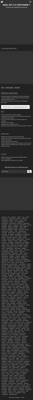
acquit (20, 220)
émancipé (15, 347)
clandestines (15, 367)
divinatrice (17, 257)
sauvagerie (16, 334)
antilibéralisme (20, 268)
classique (26, 292)
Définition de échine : (9, 93)
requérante (20, 383)
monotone (17, 342)
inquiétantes (22, 311)
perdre (15, 317)
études (3, 305)
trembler (11, 231)
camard (4, 246)
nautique (26, 383)
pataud (17, 300)
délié (22, 270)
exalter (26, 245)
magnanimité (27, 261)
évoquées (4, 228)
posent (3, 352)
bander (25, 319)
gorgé (23, 256)
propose (12, 268)
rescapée (11, 300)
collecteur (23, 337)
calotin (20, 237)
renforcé (26, 325)
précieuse (23, 267)
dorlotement (17, 337)
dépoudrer (17, 331)
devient (24, 374)
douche (10, 225)
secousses (16, 372)
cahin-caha (21, 272)
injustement (5, 220)
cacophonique (21, 391)
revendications (5, 336)
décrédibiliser (21, 278)
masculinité (21, 388)
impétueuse (11, 381)
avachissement (6, 314)
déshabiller (4, 367)
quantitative (18, 242)
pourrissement (5, 308)
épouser (25, 314)
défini (27, 287)
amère (14, 361)
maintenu (11, 320)
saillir (13, 358)
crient (20, 246)
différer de (22, 352)
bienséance (26, 223)
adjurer (26, 226)
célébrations (15, 364)
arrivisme (4, 294)
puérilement (10, 312)
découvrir (4, 267)
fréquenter (23, 281)
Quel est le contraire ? (16, 5)
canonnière (11, 254)
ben (27, 256)
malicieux (19, 314)
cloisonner (4, 234)
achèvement (12, 218)
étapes (16, 228)
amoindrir (4, 240)
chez (15, 276)
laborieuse (17, 281)
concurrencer (5, 355)
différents (4, 226)
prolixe (9, 286)
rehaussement (22, 231)
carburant (22, 251)
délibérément (5, 261)
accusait (21, 370)
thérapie (26, 276)
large (15, 250)
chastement (5, 256)
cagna (21, 253)
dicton (15, 272)
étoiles (11, 330)
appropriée (4, 254)
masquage (25, 336)
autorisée (4, 341)
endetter (4, 290)
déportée (4, 272)
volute (17, 359)
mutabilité (4, 389)
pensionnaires (10, 342)
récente (16, 243)
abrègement (11, 275)
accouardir (4, 356)
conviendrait (24, 348)
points (8, 245)
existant (9, 306)
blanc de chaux (22, 333)
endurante (20, 276)
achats (3, 342)
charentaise (17, 339)
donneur (24, 232)
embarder (14, 353)
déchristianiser (26, 309)
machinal (9, 237)
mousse (28, 385)
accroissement (14, 284)
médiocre (4, 339)
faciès (9, 389)
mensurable (18, 320)
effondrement (5, 259)
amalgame (11, 234)
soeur (17, 381)
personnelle (14, 333)
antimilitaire (18, 392)
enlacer (12, 251)
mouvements (23, 372)
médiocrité (24, 218)
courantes (4, 232)
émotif (11, 279)
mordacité (16, 287)
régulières (4, 295)
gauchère (21, 375)
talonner (23, 342)
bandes (15, 311)
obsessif (22, 243)
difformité (4, 370)
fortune (22, 295)
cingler (3, 245)
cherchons (11, 392)
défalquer (23, 257)
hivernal (29, 225)
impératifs (23, 366)
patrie (18, 366)
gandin (25, 301)
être (2, 87)
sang (8, 303)
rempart (26, 253)
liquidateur (4, 316)
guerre (23, 275)
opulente (19, 232)
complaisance (5, 221)
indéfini (11, 257)
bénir (28, 328)
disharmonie (18, 236)
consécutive (5, 377)
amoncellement (11, 298)
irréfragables (5, 322)
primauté (24, 283)
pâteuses (4, 287)
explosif (20, 356)
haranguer (10, 339)
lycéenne (4, 298)
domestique (17, 248)
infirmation (4, 289)
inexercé (11, 378)
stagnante (16, 295)
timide (26, 272)
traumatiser (12, 366)
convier (12, 322)
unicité (10, 372)
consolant (22, 358)
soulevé (10, 295)
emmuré (4, 345)
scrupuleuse (5, 380)
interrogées (26, 242)
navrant (29, 317)
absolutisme (13, 301)
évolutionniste (5, 251)
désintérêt (10, 341)
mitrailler (13, 303)
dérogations (5, 223)
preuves (27, 370)
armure (16, 386)
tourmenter (12, 369)
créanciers (24, 341)
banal (24, 298)
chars (10, 334)
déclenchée (4, 363)
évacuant (25, 369)
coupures (17, 256)
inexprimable (22, 228)
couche (25, 290)
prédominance (5, 309)
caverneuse (5, 231)
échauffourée (5, 236)
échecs (22, 300)
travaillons (4, 278)
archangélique (15, 345)
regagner (19, 290)
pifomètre (22, 287)
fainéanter (12, 328)
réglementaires (13, 394)
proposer (14, 306)
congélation (5, 394)
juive (9, 353)
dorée (12, 262)
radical (24, 317)
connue (8, 350)
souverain (18, 259)
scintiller (4, 239)
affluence (10, 272)
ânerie (3, 374)
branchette (12, 344)
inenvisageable (15, 350)
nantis (26, 284)
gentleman (13, 336)
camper (12, 236)
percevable (25, 320)
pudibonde (10, 265)
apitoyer (24, 339)
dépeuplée (27, 361)
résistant (25, 297)
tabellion (4, 361)
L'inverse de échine (8, 48)
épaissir (4, 262)
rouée (14, 323)
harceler (22, 345)
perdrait (4, 386)
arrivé (17, 262)
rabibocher (19, 286)
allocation (19, 298)
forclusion (13, 314)
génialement (21, 221)
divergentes (5, 328)
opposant (17, 322)
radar (15, 231)
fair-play (12, 259)
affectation (5, 334)
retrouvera (11, 331)
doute (23, 392)
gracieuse (25, 327)
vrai (15, 221)
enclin (18, 355)
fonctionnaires (5, 273)
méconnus (21, 229)
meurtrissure (5, 257)
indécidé (12, 308)
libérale (11, 261)
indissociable (5, 301)
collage (8, 374)
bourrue (25, 246)
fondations (11, 363)
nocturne (4, 364)
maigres (19, 301)
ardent (14, 289)
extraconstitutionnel (20, 378)
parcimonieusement (20, 294)
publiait (4, 303)
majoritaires (5, 317)
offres (8, 262)
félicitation (4, 381)
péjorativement (13, 356)
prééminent (20, 245)
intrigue (15, 388)
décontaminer (11, 232)
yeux (10, 367)
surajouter (27, 388)
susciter (16, 246)
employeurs (25, 279)
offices (23, 289)
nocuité (3, 270)
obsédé (4, 306)
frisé (10, 358)
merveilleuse (5, 264)
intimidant (27, 345)
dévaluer (22, 359)
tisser (16, 251)
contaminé (28, 389)
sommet (21, 364)
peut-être (23, 265)
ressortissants (12, 383)
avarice (28, 311)
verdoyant (23, 355)
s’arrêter (28, 264)
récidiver (22, 262)
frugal (20, 240)
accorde (14, 290)
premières (4, 383)
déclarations (21, 377)
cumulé (27, 295)
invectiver (13, 217)
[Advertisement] (16, 27)
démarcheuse (22, 347)
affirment (26, 250)
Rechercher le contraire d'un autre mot (15, 107)
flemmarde (4, 359)
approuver (17, 265)
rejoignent (27, 364)
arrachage (11, 370)
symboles (4, 281)
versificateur (11, 294)
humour (25, 303)
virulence (11, 220)
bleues (27, 243)
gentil (10, 377)
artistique (27, 268)
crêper (24, 237)
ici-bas (19, 336)
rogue (7, 292)
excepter (4, 312)
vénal (16, 312)
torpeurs (4, 265)
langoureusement (6, 253)
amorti (27, 217)
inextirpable (12, 223)
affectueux (27, 330)
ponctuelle (19, 303)
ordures (17, 385)
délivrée (10, 267)
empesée (26, 323)
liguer (18, 273)
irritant (23, 322)
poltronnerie (5, 366)
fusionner (22, 367)
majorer (12, 385)
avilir (27, 391)
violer (8, 345)
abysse (16, 240)
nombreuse (11, 359)
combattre (4, 392)
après (21, 226)
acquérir (14, 319)
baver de (23, 385)
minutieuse (22, 389)
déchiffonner (5, 300)
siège (17, 358)
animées (4, 347)
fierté (14, 391)
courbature (19, 292)
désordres (22, 334)
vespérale (20, 325)
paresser (4, 242)
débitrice (4, 325)
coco (22, 316)
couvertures (5, 375)
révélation (24, 308)
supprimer (12, 297)
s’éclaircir (13, 245)
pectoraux (9, 87)
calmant (16, 375)
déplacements (5, 284)
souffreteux (5, 276)
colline (12, 374)
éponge (15, 377)
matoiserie (19, 297)
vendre (11, 375)
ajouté (9, 290)
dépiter (10, 226)
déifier (16, 220)
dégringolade (5, 385)
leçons (25, 240)
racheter (18, 309)
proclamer (4, 323)
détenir (10, 391)
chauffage (4, 225)
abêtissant (10, 229)
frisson (28, 289)
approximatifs (5, 268)
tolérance (27, 239)
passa (16, 370)
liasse (13, 286)
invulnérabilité (9, 248)
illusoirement (25, 380)
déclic (25, 270)
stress (3, 350)
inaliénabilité (21, 353)
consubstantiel (18, 261)
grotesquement (6, 283)
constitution (10, 242)
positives (14, 278)
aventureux (17, 341)
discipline (8, 305)
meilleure (24, 248)
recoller (19, 217)
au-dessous (5, 218)
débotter (9, 347)
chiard (28, 305)
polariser (4, 217)
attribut (4, 348)
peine (25, 220)
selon (7, 297)
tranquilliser (16, 270)
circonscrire (5, 372)
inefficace (10, 281)
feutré (26, 344)
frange (18, 218)
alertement (26, 286)
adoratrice (20, 323)
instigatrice (15, 253)
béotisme (12, 309)
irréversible (18, 283)
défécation (26, 356)
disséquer (4, 275)
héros (8, 364)
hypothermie (16, 267)
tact (23, 217)
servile (17, 87)
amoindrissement (15, 348)
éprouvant (15, 389)
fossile (3, 319)
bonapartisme (20, 239)
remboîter (20, 330)
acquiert (20, 250)
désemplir (21, 312)
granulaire (20, 361)
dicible (15, 229)
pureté (11, 317)
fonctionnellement (12, 325)
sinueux (11, 276)
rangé (10, 289)
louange (4, 286)
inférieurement (20, 344)
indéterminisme (6, 333)
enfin (18, 289)
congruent (18, 374)
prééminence (5, 344)
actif (22, 331)
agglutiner (4, 327)
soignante (9, 270)
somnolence (5, 378)
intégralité (10, 228)
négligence (4, 358)
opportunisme (5, 243)
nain (15, 330)
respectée (15, 352)
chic (9, 278)
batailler (19, 319)
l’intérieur (10, 240)
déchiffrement (12, 327)
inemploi (10, 287)
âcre (19, 317)
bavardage (27, 234)
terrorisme (19, 223)
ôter (8, 217)
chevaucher (24, 273)
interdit (18, 316)
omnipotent (26, 363)
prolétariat (10, 386)
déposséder (5, 320)
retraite (28, 352)
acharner (24, 254)
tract (3, 311)
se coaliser (10, 246)
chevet (3, 292)
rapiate (27, 229)
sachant (23, 328)
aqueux (3, 237)
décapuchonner (24, 350)
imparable (18, 254)
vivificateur (12, 380)
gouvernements (13, 264)
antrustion (19, 369)
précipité (15, 225)
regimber (13, 292)
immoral (18, 328)
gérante (11, 250)
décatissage (25, 259)
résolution (4, 353)
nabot (11, 221)
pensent (18, 308)
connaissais (5, 250)
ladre (9, 316)
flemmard (19, 327)
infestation (12, 355)
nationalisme (25, 386)
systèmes (4, 388)
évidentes (18, 275)
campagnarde (21, 305)
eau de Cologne (11, 239)
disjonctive (21, 306)
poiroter (4, 229)
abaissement (17, 279)
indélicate (9, 352)
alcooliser (4, 331)
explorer (14, 237)
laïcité (8, 348)
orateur (14, 305)
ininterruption (5, 279)
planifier (8, 319)
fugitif (11, 243)
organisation (5, 330)
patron (29, 267)
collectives (15, 226)
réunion (29, 265)
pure (27, 359)
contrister (11, 256)
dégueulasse (5, 369)
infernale (21, 284)
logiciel (10, 337)
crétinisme (28, 322)
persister (18, 380)
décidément (23, 381)
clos (20, 386)
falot (12, 283)
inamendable (22, 225)
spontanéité (22, 264)
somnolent (4, 391)
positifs (10, 323)
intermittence (8, 311)
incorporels (19, 363)
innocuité (27, 316)
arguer (9, 388)
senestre (9, 361)
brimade (25, 236)
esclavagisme (18, 234)
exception (28, 278)
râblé (13, 316)
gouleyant (13, 273)
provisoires (5, 337)
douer (3, 248)
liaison (3, 297)
